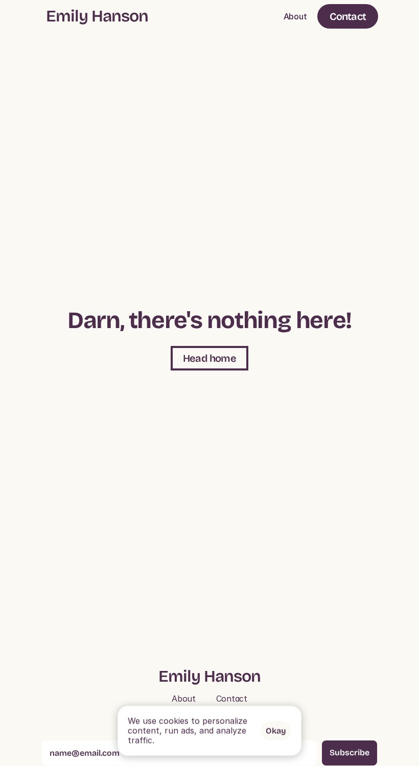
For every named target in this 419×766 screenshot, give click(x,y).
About (295, 16)
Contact (231, 698)
